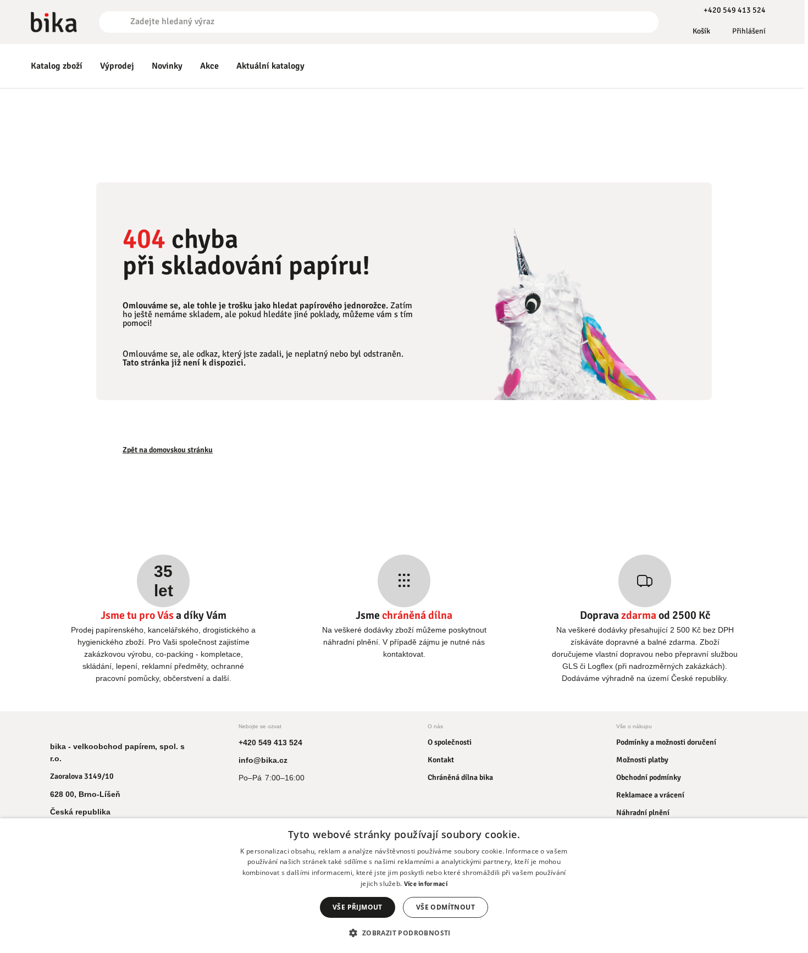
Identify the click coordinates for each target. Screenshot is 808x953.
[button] (403, 933)
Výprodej (117, 66)
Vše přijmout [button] (358, 907)
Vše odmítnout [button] (445, 907)
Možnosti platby (642, 759)
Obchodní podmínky (648, 777)
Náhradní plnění (642, 812)
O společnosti (450, 742)
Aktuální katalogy (270, 66)
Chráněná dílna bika (460, 777)
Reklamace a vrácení (650, 795)
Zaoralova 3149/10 (82, 776)
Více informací (425, 884)
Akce (209, 66)
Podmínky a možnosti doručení (666, 742)
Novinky (167, 66)
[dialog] (404, 885)
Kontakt (441, 759)
